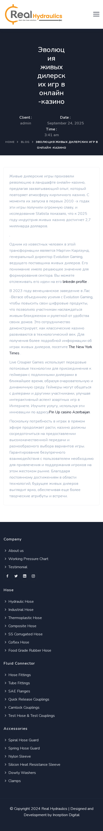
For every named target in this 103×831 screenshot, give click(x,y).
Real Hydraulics (54, 808)
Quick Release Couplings (28, 699)
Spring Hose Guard (23, 748)
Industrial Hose (20, 609)
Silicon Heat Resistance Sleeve (33, 764)
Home (9, 142)
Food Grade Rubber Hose (29, 650)
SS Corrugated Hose (25, 634)
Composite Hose (21, 626)
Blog (25, 142)
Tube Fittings (18, 683)
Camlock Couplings (23, 707)
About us (15, 550)
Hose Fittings (19, 675)
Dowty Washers (21, 772)
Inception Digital (66, 815)
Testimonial (17, 567)
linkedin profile (75, 281)
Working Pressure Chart (27, 559)
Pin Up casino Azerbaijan (69, 412)
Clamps (14, 781)
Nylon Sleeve (19, 756)
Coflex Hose (18, 642)
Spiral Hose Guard (23, 740)
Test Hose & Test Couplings (31, 715)
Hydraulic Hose (20, 601)
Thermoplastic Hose (24, 617)
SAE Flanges (18, 691)
